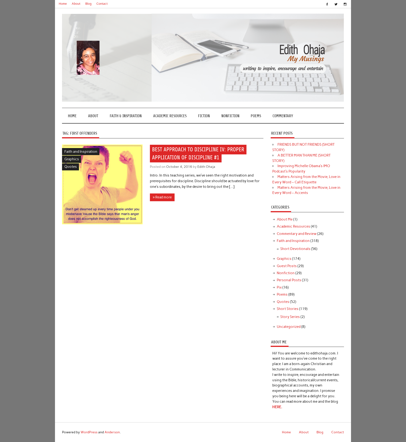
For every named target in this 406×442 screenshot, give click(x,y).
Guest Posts (287, 266)
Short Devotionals (295, 249)
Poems (256, 116)
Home (63, 3)
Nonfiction (230, 116)
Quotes (70, 167)
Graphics (71, 159)
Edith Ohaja (206, 167)
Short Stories (287, 309)
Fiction (204, 116)
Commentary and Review (296, 234)
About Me (285, 219)
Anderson (112, 432)
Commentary (283, 116)
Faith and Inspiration (80, 151)
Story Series (290, 317)
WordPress (89, 432)
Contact (102, 3)
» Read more (162, 197)
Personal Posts (289, 280)
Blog (88, 3)
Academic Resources (170, 116)
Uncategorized (289, 327)
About (76, 3)
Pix (279, 287)
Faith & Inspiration (126, 116)
